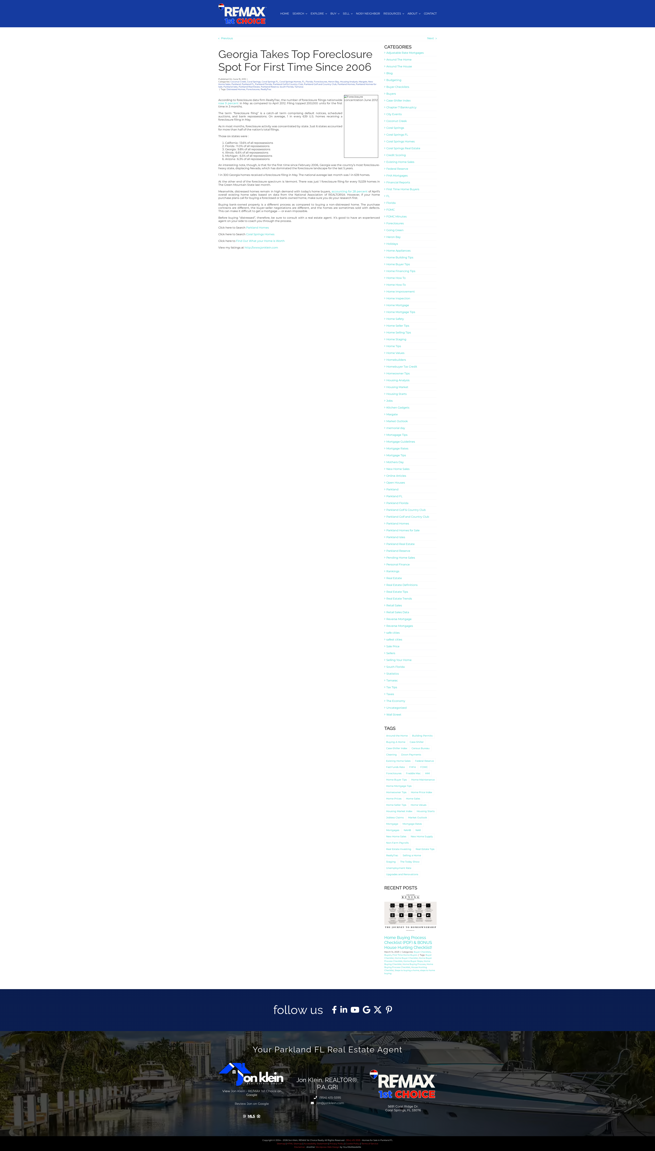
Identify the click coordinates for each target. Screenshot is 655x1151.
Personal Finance (398, 564)
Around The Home (399, 59)
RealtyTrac (266, 89)
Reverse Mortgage (399, 619)
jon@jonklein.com (329, 1103)
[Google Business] (366, 1010)
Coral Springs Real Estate (403, 148)
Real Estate (394, 578)
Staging (391, 861)
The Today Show (409, 861)
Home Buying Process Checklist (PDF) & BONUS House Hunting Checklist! (408, 942)
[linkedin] (343, 1010)
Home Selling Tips (398, 332)
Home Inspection (398, 298)
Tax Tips (391, 687)
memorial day (395, 428)
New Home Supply (422, 836)
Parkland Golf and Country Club (320, 84)
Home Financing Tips (400, 271)
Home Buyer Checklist (406, 958)
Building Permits (422, 735)
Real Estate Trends (399, 598)
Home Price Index (421, 792)
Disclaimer (299, 1147)
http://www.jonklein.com (261, 247)
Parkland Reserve (270, 86)
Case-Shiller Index (398, 100)
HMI (427, 773)
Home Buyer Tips (398, 264)
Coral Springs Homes (290, 81)
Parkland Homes (346, 84)
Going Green (395, 230)
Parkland (236, 84)
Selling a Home (412, 855)
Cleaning (391, 754)
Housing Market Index (399, 811)
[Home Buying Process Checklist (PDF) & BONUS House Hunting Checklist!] (410, 912)
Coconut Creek (238, 81)
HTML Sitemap (294, 1143)
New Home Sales (398, 469)
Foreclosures (320, 81)
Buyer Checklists (397, 87)
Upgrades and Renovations (402, 874)
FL (303, 81)
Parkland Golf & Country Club (288, 84)
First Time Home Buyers (402, 189)
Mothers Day (395, 462)
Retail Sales (394, 605)
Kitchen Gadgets (397, 407)
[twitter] (378, 1010)
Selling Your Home (399, 660)
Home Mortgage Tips (400, 312)
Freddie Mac (413, 773)
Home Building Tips (399, 257)
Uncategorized (396, 707)
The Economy (395, 701)
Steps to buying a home (407, 970)
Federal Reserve (397, 168)
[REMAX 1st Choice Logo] (242, 4)
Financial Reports (398, 182)
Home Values (395, 353)
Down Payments (411, 754)
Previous (227, 38)
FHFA (412, 767)
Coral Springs (254, 81)
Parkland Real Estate (249, 86)
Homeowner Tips (398, 373)
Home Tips (393, 346)
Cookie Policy (353, 1143)
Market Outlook (397, 421)
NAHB (407, 830)
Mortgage (392, 823)
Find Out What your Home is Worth (260, 241)
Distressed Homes (236, 89)
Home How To (396, 278)
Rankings (392, 571)
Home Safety (395, 318)
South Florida (287, 86)
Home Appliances (398, 250)
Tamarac (299, 86)
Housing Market (397, 387)
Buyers (391, 93)
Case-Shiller (417, 742)
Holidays (392, 243)
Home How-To (396, 284)
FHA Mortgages (397, 175)
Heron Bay (333, 81)
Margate (363, 81)
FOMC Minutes (396, 216)
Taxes (390, 694)
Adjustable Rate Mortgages (405, 52)
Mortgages (392, 830)
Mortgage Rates (397, 448)
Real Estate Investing (398, 849)
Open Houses (395, 482)
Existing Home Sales (400, 162)
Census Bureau (421, 748)
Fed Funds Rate (395, 767)
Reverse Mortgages (399, 626)
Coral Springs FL (270, 81)
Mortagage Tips (396, 434)
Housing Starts (396, 394)
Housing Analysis (349, 81)
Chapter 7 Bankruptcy (401, 107)
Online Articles (396, 475)
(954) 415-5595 (329, 1097)
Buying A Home (395, 742)
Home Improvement (400, 291)
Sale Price (392, 646)
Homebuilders (396, 359)
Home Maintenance (423, 779)
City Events (394, 114)
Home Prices (394, 798)
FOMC (390, 209)
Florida (309, 81)
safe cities (393, 632)
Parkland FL (248, 84)
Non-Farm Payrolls (397, 842)
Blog (389, 73)
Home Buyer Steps (413, 961)
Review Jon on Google (252, 1104)
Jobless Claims (395, 817)
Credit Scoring (396, 155)
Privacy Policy (337, 1143)
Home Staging (396, 339)
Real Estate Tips (397, 591)
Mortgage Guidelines (400, 441)
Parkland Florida (263, 84)
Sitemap (281, 1143)
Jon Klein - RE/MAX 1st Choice (253, 1091)
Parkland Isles (230, 86)
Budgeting (393, 80)
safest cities (394, 639)
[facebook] (334, 1010)
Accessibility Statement (316, 1143)
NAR (418, 830)
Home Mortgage (397, 305)
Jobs (389, 400)
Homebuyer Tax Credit (401, 366)
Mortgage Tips (396, 455)
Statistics (392, 673)
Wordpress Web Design (327, 1147)
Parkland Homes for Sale (403, 530)
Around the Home (397, 735)
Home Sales (413, 798)
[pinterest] (389, 1010)
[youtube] (355, 1010)
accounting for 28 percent (350, 191)
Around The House (399, 66)
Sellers (390, 653)
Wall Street (393, 714)
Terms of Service (369, 1143)
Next (430, 38)
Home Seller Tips (397, 325)
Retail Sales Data (397, 612)
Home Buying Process (414, 964)
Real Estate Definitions (402, 585)
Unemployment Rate (398, 868)
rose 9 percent (228, 103)
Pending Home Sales (400, 557)
